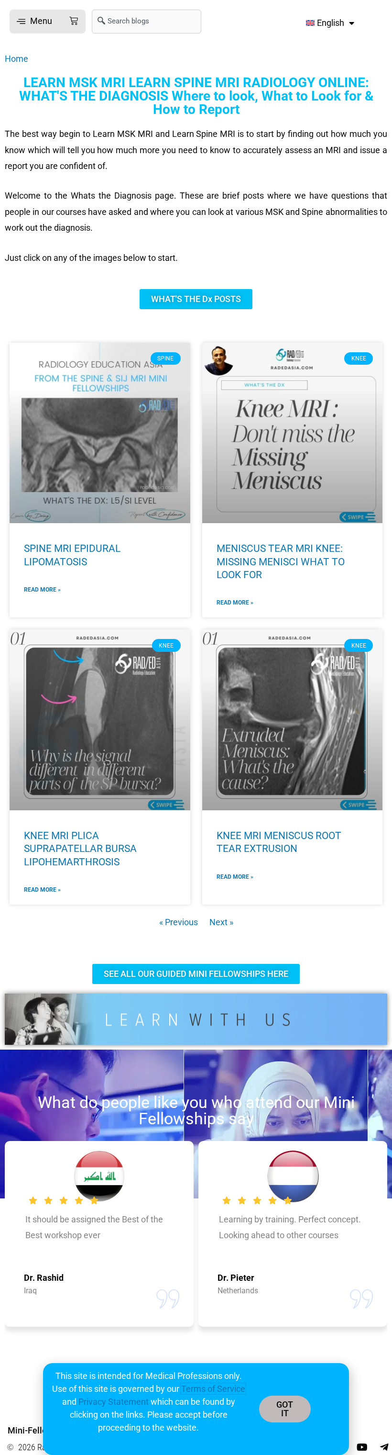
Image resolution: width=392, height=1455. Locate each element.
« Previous (178, 922)
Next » (221, 922)
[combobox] (146, 22)
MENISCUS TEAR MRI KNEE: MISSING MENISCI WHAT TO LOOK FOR (281, 562)
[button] (48, 22)
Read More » (42, 589)
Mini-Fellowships (41, 1430)
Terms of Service (213, 1389)
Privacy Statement (113, 1402)
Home (16, 59)
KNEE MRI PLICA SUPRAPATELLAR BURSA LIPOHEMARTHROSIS (80, 849)
